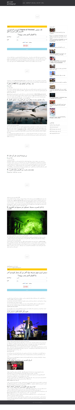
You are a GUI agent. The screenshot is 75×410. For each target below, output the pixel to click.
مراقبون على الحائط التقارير (22, 129)
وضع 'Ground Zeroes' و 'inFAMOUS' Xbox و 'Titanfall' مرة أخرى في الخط (58, 98)
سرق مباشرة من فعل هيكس (11, 358)
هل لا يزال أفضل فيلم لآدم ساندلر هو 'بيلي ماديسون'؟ (57, 33)
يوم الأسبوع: (9, 36)
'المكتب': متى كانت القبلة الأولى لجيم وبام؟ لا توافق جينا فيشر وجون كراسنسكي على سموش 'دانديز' (58, 90)
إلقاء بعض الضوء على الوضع (18, 200)
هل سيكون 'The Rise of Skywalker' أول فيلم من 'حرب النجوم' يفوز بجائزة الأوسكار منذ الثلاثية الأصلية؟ (58, 40)
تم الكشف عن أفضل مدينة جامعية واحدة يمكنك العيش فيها (58, 83)
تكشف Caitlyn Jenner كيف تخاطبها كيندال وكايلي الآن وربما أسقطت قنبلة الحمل (58, 54)
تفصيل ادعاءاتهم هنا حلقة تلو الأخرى (19, 80)
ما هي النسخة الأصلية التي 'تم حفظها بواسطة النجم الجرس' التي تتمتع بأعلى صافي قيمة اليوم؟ (58, 105)
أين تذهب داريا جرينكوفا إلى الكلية (13, 380)
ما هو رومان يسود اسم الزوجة (55, 124)
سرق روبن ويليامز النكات (30, 388)
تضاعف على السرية (42, 241)
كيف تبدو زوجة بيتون (10, 351)
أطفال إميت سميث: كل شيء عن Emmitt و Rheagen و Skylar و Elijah (58, 117)
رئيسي (24, 2)
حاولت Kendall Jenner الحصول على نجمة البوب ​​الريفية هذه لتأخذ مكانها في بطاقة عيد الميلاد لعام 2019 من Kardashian (58, 61)
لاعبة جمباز (38, 2)
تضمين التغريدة (9, 266)
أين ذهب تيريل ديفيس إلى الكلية (55, 129)
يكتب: (23, 42)
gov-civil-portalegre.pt (37, 402)
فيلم (26, 42)
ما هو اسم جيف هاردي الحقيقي (12, 306)
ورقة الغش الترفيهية (15, 267)
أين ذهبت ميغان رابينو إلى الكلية (55, 131)
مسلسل (30, 42)
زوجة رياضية (33, 2)
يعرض (27, 49)
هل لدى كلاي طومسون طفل (54, 133)
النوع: (8, 39)
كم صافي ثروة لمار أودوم (11, 91)
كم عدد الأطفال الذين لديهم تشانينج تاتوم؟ (57, 47)
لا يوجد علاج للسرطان (10, 345)
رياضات (42, 2)
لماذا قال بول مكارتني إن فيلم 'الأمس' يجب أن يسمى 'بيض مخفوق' (58, 69)
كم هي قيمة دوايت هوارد (54, 127)
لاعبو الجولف (28, 2)
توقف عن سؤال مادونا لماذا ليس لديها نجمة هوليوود (57, 76)
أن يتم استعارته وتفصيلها (11, 392)
